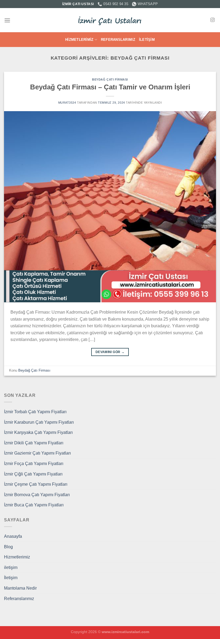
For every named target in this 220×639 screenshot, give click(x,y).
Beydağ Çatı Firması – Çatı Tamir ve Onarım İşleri (110, 87)
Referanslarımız (118, 40)
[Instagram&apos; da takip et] (212, 20)
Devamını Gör (110, 352)
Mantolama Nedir (20, 588)
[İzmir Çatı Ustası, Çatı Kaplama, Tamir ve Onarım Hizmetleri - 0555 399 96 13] (110, 20)
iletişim (10, 567)
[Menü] (7, 20)
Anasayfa (13, 536)
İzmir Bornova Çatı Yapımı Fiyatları (37, 494)
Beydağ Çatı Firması (110, 79)
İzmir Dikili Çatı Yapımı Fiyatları (33, 443)
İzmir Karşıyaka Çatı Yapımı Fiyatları (38, 432)
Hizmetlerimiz (79, 40)
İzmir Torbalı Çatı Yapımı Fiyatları (35, 411)
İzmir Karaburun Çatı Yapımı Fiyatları (39, 422)
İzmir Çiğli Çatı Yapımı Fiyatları (33, 474)
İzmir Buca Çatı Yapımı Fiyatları (34, 505)
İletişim (147, 40)
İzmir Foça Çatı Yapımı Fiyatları (33, 463)
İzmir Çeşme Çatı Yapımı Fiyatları (35, 484)
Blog (8, 546)
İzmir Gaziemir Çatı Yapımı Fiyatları (37, 453)
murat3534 (67, 102)
